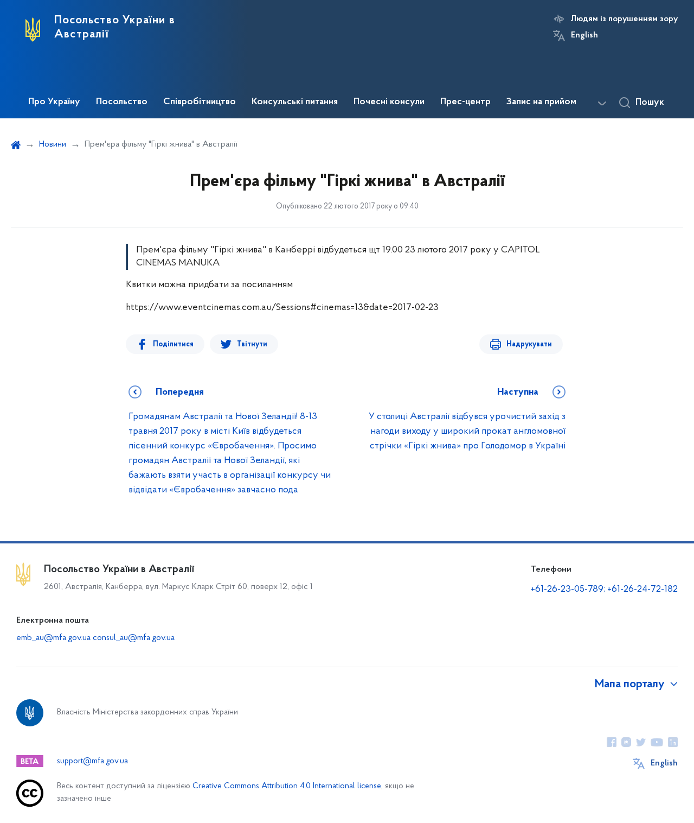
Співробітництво (199, 102)
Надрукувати (529, 344)
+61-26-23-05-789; (568, 589)
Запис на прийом (541, 102)
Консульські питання (295, 102)
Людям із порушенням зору (624, 19)
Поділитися (173, 344)
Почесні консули (389, 102)
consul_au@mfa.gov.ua (134, 638)
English (584, 35)
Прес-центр (465, 102)
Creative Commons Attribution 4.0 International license (286, 786)
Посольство (121, 102)
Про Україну (54, 102)
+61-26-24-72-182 (642, 589)
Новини (52, 144)
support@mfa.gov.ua (92, 761)
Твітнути (252, 344)
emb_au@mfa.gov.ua (53, 638)
